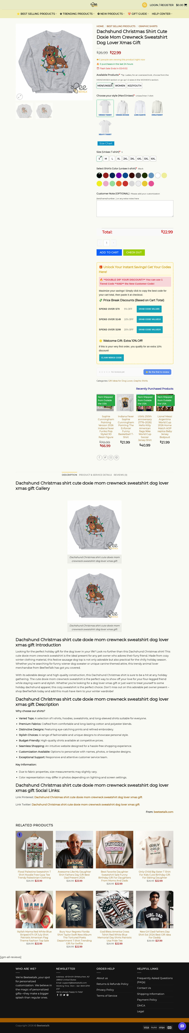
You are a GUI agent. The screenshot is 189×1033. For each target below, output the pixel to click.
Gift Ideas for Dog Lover (120, 381)
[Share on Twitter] (105, 457)
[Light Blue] (151, 175)
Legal (140, 1011)
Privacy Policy (105, 989)
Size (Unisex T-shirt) (108, 152)
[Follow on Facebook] (58, 995)
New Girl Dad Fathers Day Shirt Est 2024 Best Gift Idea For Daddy (155, 934)
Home (100, 26)
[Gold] (145, 183)
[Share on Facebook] (99, 457)
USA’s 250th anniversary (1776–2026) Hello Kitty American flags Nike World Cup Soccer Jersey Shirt (145, 428)
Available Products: (108, 74)
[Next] (87, 62)
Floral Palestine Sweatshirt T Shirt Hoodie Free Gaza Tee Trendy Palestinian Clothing (34, 874)
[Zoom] (20, 97)
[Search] (144, 4)
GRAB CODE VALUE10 (150, 319)
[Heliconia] (151, 183)
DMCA (141, 1005)
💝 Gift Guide (137, 13)
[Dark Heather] (139, 175)
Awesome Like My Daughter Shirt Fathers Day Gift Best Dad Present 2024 (74, 874)
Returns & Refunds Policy (112, 984)
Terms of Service (107, 995)
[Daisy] (100, 183)
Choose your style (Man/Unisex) (116, 95)
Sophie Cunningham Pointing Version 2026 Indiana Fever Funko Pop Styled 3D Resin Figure (106, 426)
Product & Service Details (95, 475)
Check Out (134, 252)
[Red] (126, 183)
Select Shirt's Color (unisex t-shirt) (117, 168)
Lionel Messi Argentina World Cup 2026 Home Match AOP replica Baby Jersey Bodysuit (165, 426)
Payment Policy (147, 999)
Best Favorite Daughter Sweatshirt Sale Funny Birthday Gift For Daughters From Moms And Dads (114, 876)
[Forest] (145, 175)
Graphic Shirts (148, 26)
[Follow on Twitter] (64, 995)
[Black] (100, 175)
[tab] (69, 475)
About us (102, 978)
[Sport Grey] (132, 183)
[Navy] (113, 175)
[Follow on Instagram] (61, 995)
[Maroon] (106, 175)
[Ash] (139, 183)
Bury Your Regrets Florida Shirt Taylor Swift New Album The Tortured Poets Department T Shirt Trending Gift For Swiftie (74, 937)
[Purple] (119, 175)
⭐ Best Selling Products (36, 13)
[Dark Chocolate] (132, 175)
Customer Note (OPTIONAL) (113, 193)
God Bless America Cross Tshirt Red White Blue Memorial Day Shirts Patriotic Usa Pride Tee (115, 936)
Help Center (161, 13)
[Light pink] (106, 183)
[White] (158, 175)
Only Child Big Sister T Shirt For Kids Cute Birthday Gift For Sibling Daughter (155, 874)
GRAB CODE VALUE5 (149, 309)
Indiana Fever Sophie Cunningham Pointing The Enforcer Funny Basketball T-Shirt (126, 426)
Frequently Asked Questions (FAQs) (155, 980)
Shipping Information (150, 994)
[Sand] (164, 175)
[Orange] (119, 183)
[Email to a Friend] (110, 457)
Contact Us (144, 988)
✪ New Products (110, 13)
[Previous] (20, 62)
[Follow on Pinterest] (67, 995)
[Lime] (113, 183)
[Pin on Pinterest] (116, 457)
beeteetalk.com (163, 811)
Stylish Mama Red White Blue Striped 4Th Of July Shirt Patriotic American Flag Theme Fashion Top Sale (34, 936)
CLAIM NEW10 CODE (111, 358)
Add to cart (109, 252)
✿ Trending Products (76, 13)
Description (69, 475)
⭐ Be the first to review (157, 372)
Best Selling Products (121, 26)
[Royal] (126, 175)
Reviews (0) (120, 475)
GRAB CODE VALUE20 (150, 329)
